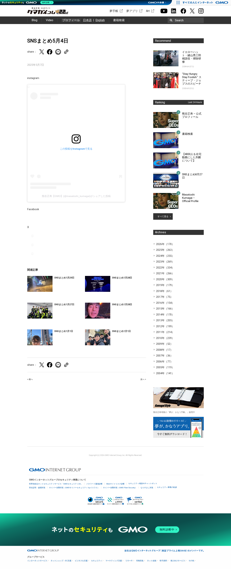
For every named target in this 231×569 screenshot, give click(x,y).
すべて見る (163, 216)
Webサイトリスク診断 (115, 484)
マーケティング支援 (114, 561)
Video (49, 20)
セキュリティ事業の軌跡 (167, 487)
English (100, 20)
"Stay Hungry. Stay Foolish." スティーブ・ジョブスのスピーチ (191, 78)
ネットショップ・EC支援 (61, 561)
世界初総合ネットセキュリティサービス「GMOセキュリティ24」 (55, 484)
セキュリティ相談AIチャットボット (142, 483)
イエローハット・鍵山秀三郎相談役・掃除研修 (191, 56)
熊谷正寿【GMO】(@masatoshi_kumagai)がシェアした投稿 (76, 196)
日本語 (87, 20)
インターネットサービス (37, 561)
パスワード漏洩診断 (94, 484)
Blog (34, 20)
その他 (191, 561)
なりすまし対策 (147, 488)
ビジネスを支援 (81, 561)
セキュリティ (96, 561)
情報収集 (139, 561)
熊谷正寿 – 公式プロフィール (191, 115)
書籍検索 (119, 20)
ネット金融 (151, 561)
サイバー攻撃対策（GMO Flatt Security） (120, 488)
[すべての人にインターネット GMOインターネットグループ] (206, 2)
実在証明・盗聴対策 (37, 488)
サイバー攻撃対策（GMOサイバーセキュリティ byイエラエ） (74, 488)
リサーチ (129, 561)
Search (179, 20)
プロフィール (71, 20)
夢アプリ (132, 11)
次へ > (143, 379)
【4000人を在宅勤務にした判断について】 (191, 157)
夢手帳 (114, 11)
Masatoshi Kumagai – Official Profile (190, 198)
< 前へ (30, 379)
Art (148, 11)
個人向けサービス (178, 561)
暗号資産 (163, 561)
